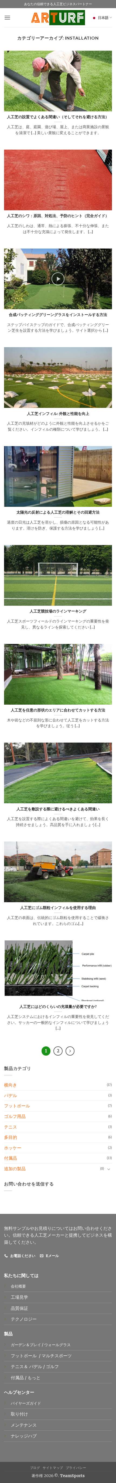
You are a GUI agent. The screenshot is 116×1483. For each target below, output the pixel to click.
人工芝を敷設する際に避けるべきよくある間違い (58, 809)
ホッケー (12, 1147)
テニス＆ (20, 1366)
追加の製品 (15, 1168)
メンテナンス (24, 1425)
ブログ (35, 1468)
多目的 (10, 1137)
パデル (10, 1095)
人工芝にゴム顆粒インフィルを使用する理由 (58, 907)
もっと (34, 1377)
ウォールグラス (57, 1344)
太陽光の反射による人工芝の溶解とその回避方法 (58, 512)
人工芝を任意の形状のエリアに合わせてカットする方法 (58, 710)
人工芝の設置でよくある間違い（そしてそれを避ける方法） (58, 117)
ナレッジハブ (24, 1436)
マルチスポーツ (57, 1355)
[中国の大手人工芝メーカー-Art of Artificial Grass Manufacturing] (58, 17)
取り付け (19, 1414)
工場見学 (19, 1297)
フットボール (17, 1105)
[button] (7, 17)
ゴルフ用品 (15, 1116)
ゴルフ (53, 1366)
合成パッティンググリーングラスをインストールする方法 (58, 314)
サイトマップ (53, 1468)
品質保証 (19, 1308)
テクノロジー (24, 1319)
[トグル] (108, 1169)
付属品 (10, 1158)
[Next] (70, 1051)
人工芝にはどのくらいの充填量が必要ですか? (58, 1006)
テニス (10, 1127)
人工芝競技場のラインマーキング (58, 611)
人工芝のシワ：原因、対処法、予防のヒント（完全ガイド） (58, 216)
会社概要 (18, 1286)
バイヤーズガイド (26, 1403)
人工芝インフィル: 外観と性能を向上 (58, 413)
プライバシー (76, 1468)
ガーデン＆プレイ (26, 1344)
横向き (10, 1085)
